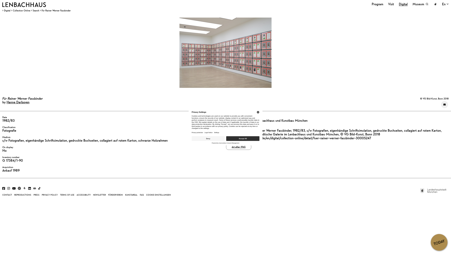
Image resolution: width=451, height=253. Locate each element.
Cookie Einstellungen (158, 195)
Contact (7, 195)
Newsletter (99, 195)
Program (377, 4)
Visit (391, 4)
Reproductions (22, 195)
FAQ (142, 195)
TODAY (439, 242)
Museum (418, 4)
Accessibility (84, 195)
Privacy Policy (50, 195)
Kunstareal (131, 195)
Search (36, 10)
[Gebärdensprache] (435, 4)
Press (36, 195)
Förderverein (115, 195)
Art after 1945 (239, 146)
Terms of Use (67, 195)
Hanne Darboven (18, 102)
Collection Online (21, 10)
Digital (7, 10)
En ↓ (445, 4)
